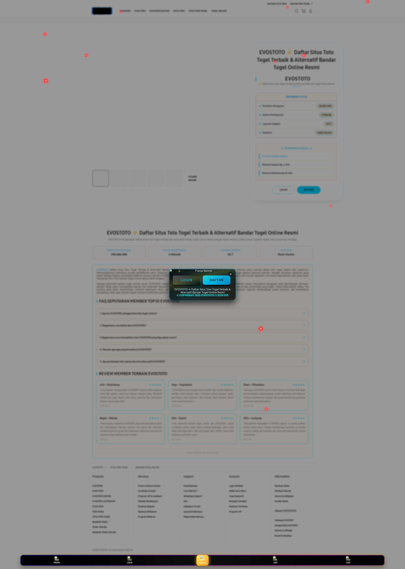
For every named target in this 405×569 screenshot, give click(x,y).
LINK (275, 563)
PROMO (57, 563)
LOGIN (186, 280)
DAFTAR (217, 280)
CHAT (348, 563)
